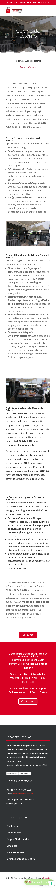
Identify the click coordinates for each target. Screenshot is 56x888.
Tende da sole (13, 832)
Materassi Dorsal (15, 852)
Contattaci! (28, 701)
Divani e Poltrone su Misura (20, 858)
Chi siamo (28, 634)
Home (20, 61)
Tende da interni (15, 826)
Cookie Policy (25, 773)
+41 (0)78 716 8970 (17, 2)
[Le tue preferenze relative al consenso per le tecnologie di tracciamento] (51, 883)
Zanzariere (11, 845)
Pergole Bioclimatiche (17, 839)
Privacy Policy (12, 773)
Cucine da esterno (33, 61)
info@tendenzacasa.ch (23, 793)
